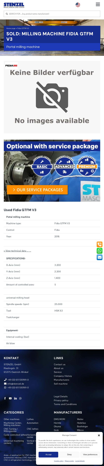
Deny (69, 454)
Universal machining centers (14, 442)
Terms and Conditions (65, 404)
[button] (99, 435)
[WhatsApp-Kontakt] (99, 248)
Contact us (59, 364)
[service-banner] (52, 140)
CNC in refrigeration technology (18, 460)
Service (58, 372)
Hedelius (81, 422)
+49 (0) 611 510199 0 (18, 387)
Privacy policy (69, 461)
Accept (48, 454)
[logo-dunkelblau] (14, 3)
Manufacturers (61, 379)
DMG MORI (59, 419)
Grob (56, 430)
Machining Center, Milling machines (13, 424)
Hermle (57, 422)
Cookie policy (58, 461)
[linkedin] (15, 398)
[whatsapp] (20, 398)
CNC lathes (32, 428)
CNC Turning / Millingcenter (11, 430)
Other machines (12, 419)
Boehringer (82, 426)
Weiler (80, 419)
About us (58, 368)
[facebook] (5, 398)
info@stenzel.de (15, 383)
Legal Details (79, 461)
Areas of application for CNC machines (21, 455)
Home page (10, 28)
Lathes (30, 419)
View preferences (90, 454)
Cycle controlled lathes (15, 434)
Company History (63, 376)
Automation (32, 422)
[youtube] (10, 398)
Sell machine (61, 383)
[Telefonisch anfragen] (99, 242)
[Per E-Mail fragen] (99, 255)
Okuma (57, 426)
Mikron (80, 430)
